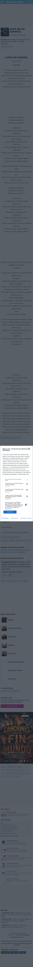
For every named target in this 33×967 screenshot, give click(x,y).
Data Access (14, 518)
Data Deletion (5, 518)
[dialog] (16, 483)
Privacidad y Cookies (26, 518)
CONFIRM (10, 512)
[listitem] (16, 480)
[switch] (26, 484)
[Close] (29, 449)
